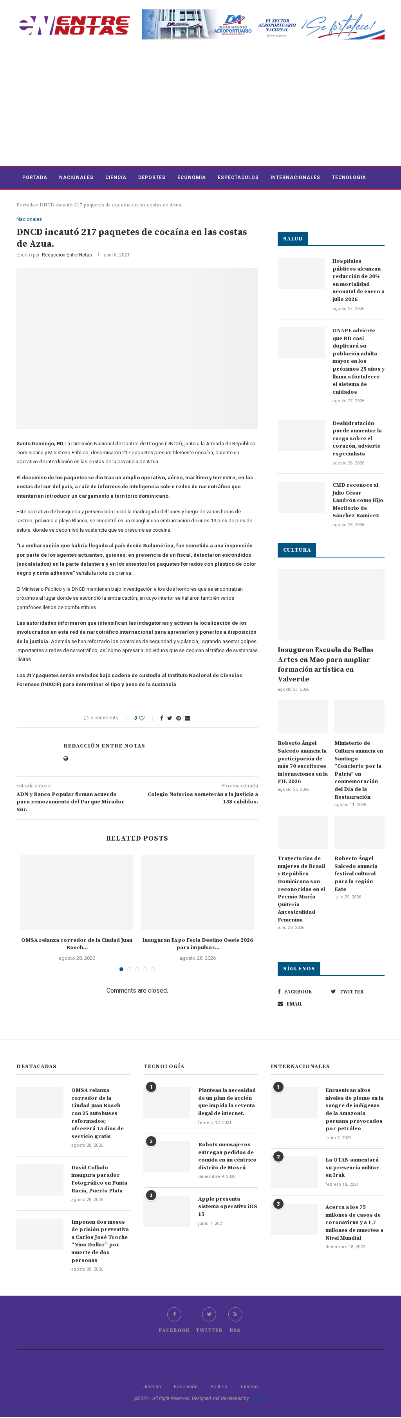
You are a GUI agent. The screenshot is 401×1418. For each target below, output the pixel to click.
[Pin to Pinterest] (178, 718)
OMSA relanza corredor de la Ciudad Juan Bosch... (76, 944)
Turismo (249, 1386)
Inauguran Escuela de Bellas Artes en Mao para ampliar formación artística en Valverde (326, 664)
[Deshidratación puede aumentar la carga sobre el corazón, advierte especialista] (301, 435)
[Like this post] (147, 718)
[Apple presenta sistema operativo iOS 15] (166, 1211)
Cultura (34, 200)
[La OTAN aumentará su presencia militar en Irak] (294, 1172)
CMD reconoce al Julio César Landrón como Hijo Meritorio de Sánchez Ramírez (357, 500)
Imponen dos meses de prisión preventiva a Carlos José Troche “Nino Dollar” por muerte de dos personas (100, 1241)
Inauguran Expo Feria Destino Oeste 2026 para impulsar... (197, 944)
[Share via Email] (187, 718)
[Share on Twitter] (169, 718)
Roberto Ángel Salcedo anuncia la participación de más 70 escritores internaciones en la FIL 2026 (303, 762)
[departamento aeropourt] (263, 12)
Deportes (152, 177)
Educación (186, 1386)
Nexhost (258, 1398)
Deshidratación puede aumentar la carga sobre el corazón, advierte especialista (357, 438)
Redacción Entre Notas (67, 255)
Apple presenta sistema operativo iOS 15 (227, 1207)
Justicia (152, 1386)
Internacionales (295, 177)
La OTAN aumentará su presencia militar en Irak (352, 1167)
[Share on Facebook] (161, 718)
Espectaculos (238, 177)
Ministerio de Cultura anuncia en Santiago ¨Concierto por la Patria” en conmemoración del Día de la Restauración (358, 770)
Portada (34, 177)
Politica (219, 1386)
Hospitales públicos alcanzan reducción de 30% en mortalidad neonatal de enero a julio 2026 (358, 280)
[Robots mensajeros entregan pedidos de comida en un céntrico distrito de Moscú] (166, 1156)
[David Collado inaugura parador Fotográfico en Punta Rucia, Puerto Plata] (39, 1180)
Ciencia (115, 177)
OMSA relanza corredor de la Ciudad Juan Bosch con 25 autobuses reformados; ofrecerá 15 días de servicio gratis (97, 1113)
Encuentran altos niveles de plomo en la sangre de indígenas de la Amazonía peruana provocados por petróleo (354, 1109)
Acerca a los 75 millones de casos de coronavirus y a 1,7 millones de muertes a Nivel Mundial (354, 1222)
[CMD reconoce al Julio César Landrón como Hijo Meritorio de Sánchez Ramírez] (301, 497)
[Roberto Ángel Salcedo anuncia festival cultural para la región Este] (359, 832)
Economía (191, 177)
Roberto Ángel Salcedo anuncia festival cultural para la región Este (356, 874)
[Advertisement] (200, 107)
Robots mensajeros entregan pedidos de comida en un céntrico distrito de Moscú (227, 1156)
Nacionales (76, 177)
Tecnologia (349, 177)
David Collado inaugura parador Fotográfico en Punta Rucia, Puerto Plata (99, 1179)
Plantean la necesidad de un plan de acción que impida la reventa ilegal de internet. (227, 1102)
